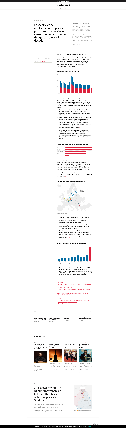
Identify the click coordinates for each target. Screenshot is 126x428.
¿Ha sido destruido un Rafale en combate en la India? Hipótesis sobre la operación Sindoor (47, 394)
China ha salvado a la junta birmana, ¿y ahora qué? (70, 346)
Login (92, 4)
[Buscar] (34, 1)
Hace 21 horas (66, 320)
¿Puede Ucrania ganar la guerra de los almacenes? (55, 346)
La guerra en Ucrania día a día (58, 342)
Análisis (58, 1)
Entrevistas (81, 342)
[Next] (90, 311)
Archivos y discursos (37, 342)
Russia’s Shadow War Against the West (72, 297)
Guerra (44, 20)
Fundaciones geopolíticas (88, 342)
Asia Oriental (70, 342)
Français (61, 8)
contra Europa (60, 162)
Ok (90, 426)
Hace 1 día (81, 320)
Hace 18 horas (51, 321)
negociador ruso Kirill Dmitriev (70, 59)
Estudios (50, 342)
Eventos (67, 1)
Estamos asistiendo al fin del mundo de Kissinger (84, 346)
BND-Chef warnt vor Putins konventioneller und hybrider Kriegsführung (73, 293)
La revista (28, 422)
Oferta (97, 4)
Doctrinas (63, 1)
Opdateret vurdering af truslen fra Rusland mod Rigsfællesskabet (71, 289)
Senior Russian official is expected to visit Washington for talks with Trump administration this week (74, 286)
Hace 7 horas (36, 321)
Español (65, 8)
